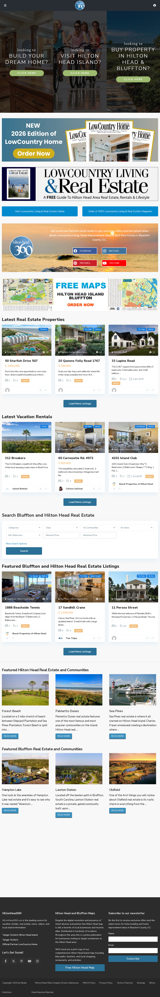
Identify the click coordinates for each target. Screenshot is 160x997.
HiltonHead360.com (12, 920)
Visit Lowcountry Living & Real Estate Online (40, 211)
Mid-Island (119, 449)
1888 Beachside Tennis (22, 607)
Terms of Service (125, 983)
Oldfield (114, 790)
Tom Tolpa (71, 638)
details (25, 380)
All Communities (90, 527)
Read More (10, 736)
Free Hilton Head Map (79, 967)
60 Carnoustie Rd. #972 (75, 458)
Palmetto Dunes (67, 352)
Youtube (114, 263)
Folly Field (12, 352)
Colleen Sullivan (74, 488)
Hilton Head (23, 352)
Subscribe (133, 959)
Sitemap (141, 983)
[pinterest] (21, 961)
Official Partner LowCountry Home (19, 944)
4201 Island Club (124, 458)
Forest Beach (11, 711)
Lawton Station (65, 790)
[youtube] (29, 961)
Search (24, 551)
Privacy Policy (105, 983)
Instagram (115, 250)
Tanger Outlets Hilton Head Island (20, 934)
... (44, 374)
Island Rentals (20, 488)
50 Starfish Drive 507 (21, 361)
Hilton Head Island (84, 449)
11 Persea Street (125, 607)
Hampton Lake (11, 790)
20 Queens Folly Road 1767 (79, 361)
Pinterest (86, 263)
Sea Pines (11, 599)
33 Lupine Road (123, 361)
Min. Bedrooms (15, 535)
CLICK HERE (26, 73)
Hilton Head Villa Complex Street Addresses (57, 983)
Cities (48, 527)
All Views (124, 527)
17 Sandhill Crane (71, 607)
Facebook (85, 250)
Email (111, 945)
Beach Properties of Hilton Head (136, 484)
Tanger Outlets (10, 939)
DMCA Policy (89, 983)
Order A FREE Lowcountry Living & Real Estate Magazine (120, 211)
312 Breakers (15, 458)
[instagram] (37, 961)
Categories (13, 527)
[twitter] (13, 961)
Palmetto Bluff (120, 352)
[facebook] (5, 961)
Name (111, 933)
